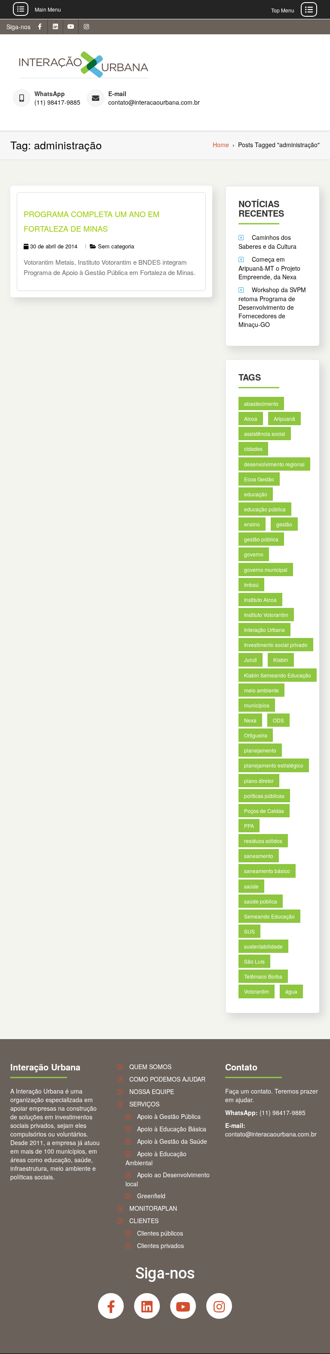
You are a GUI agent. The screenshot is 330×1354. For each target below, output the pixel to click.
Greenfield (151, 1195)
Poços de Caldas (264, 810)
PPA (249, 825)
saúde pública (260, 901)
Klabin (280, 659)
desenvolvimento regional (274, 463)
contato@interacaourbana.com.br (154, 102)
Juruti (250, 659)
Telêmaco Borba (263, 976)
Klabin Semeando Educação (277, 674)
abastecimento (261, 403)
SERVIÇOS (144, 1104)
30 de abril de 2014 (53, 246)
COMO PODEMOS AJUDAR (167, 1079)
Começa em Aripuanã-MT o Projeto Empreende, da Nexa (269, 268)
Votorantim (256, 991)
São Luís (254, 961)
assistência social (264, 433)
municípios (256, 705)
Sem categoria (116, 246)
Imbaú (251, 584)
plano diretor (259, 780)
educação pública (265, 509)
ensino (252, 524)
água (291, 991)
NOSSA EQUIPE (151, 1091)
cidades (253, 448)
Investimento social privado (276, 644)
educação (255, 494)
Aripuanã (284, 418)
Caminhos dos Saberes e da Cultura (267, 242)
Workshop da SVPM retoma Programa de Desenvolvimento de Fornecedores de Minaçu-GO (272, 307)
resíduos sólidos (263, 840)
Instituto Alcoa (260, 599)
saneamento (258, 855)
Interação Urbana (264, 629)
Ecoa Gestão (259, 479)
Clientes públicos (160, 1233)
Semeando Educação (269, 916)
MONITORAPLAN (153, 1208)
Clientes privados (160, 1245)
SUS (249, 931)
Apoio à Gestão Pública (169, 1116)
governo (253, 554)
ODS (278, 720)
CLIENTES (144, 1220)
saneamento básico (267, 870)
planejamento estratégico (273, 765)
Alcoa (250, 418)
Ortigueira (255, 735)
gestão (284, 524)
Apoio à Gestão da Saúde (172, 1141)
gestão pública (261, 539)
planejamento (260, 750)
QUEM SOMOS (150, 1066)
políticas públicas (264, 795)
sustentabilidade (263, 946)
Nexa (250, 720)
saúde (251, 885)
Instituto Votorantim (266, 614)
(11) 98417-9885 (57, 102)
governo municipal (265, 569)
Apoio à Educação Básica (171, 1128)
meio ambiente (261, 690)
